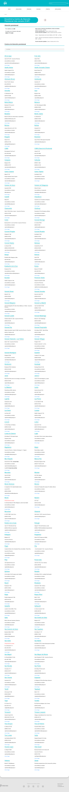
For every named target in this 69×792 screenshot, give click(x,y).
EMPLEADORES (58, 9)
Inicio (9, 9)
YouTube (38, 786)
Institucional (60, 783)
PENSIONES (29, 9)
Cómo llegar (7, 65)
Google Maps (7, 509)
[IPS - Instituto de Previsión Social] (5, 3)
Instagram (24, 786)
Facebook (28, 786)
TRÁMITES (48, 9)
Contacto (60, 785)
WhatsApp (43, 786)
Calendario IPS (61, 786)
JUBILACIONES (18, 9)
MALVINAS (38, 9)
